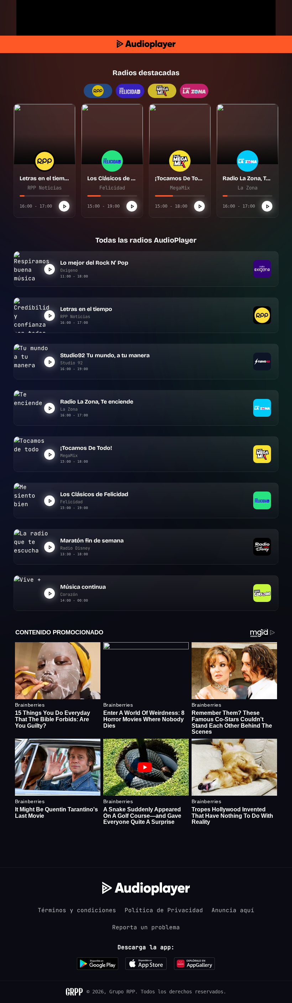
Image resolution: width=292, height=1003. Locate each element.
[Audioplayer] (146, 44)
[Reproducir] (64, 206)
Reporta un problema (146, 927)
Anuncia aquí (233, 910)
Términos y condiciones (77, 910)
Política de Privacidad (164, 910)
